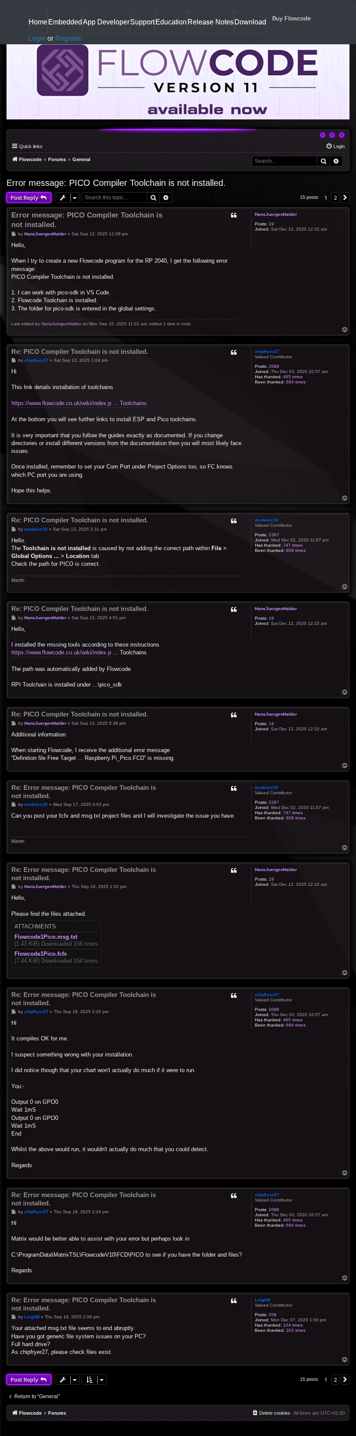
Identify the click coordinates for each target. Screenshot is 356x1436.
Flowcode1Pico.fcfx (40, 954)
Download (250, 25)
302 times (296, 1330)
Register (68, 38)
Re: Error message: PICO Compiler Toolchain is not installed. (83, 791)
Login (37, 38)
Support (142, 22)
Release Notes (211, 25)
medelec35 (266, 520)
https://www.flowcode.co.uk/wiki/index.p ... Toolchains (79, 403)
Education (171, 25)
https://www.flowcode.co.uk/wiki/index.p (61, 652)
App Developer (106, 22)
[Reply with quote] (234, 215)
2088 (274, 366)
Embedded (65, 22)
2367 (274, 534)
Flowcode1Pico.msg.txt (45, 937)
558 (273, 1314)
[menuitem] (335, 146)
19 (271, 223)
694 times (296, 382)
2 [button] (335, 197)
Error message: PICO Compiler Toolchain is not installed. (116, 183)
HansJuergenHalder (276, 214)
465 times (293, 376)
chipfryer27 (267, 351)
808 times (296, 550)
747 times (293, 545)
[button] (345, 197)
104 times (293, 1325)
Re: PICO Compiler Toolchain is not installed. (79, 351)
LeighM (262, 1299)
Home (38, 25)
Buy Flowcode (291, 18)
